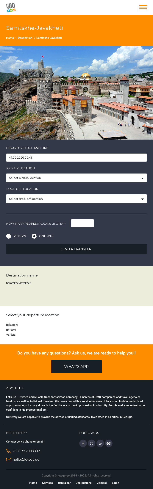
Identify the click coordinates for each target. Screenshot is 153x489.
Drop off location (22, 189)
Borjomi (11, 330)
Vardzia (10, 334)
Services (47, 483)
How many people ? (36, 223)
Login (115, 483)
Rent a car (64, 483)
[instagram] (91, 443)
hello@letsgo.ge (26, 459)
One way (46, 236)
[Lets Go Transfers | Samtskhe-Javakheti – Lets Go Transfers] (10, 7)
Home (10, 38)
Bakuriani (12, 324)
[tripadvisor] (109, 443)
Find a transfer (76, 249)
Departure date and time (27, 148)
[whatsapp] (100, 443)
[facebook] (83, 443)
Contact (102, 483)
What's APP (76, 366)
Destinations (84, 483)
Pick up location (20, 168)
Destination (25, 38)
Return (20, 236)
